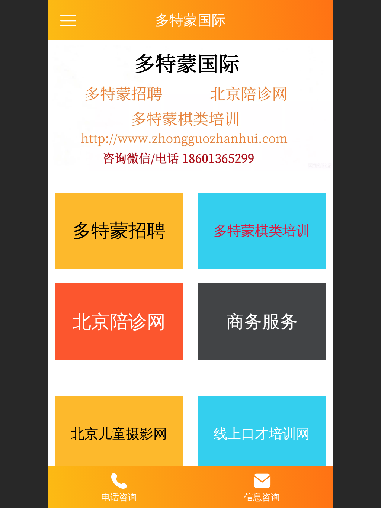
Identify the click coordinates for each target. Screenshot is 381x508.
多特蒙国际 (190, 20)
